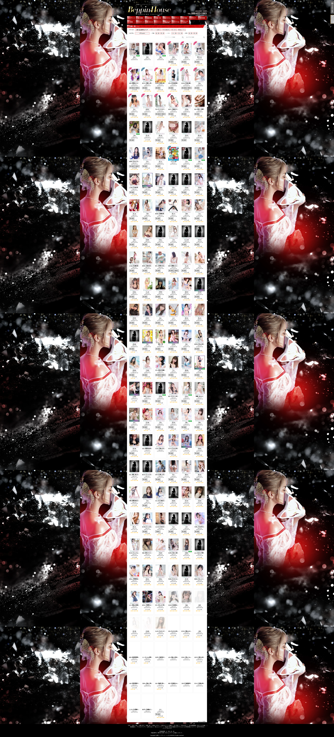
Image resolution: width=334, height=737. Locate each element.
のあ (199, 631)
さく (160, 709)
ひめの (160, 187)
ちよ (173, 526)
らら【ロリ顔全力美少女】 (162, 500)
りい (173, 370)
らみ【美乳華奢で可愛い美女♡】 (137, 683)
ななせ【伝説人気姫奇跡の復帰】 (163, 83)
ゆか (199, 422)
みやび (147, 109)
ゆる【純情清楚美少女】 (135, 657)
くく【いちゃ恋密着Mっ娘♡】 (150, 657)
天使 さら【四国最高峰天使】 (149, 187)
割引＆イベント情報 (175, 18)
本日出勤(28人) (166, 29)
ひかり (186, 396)
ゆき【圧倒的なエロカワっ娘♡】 (176, 683)
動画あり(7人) (181, 29)
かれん (160, 579)
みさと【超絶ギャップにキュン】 (176, 109)
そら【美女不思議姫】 (161, 370)
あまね (173, 500)
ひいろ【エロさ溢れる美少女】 (176, 448)
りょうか (186, 239)
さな (160, 422)
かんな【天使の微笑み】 (187, 83)
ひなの (160, 552)
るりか (173, 422)
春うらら (199, 57)
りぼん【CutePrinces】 (200, 526)
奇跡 (186, 448)
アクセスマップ (140, 22)
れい (173, 474)
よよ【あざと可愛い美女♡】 (201, 552)
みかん (147, 579)
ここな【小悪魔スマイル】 (136, 709)
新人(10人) (174, 29)
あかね (186, 370)
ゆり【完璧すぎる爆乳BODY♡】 (163, 265)
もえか (199, 500)
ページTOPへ (202, 721)
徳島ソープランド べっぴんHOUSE (165, 735)
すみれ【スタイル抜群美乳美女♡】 (177, 579)
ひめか (186, 552)
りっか (147, 292)
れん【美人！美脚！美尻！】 (201, 109)
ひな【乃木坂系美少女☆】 (175, 83)
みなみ (134, 344)
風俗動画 (131, 22)
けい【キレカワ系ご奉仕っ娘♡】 (163, 605)
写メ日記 (184, 18)
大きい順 (180, 33)
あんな (199, 474)
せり (173, 187)
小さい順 (174, 33)
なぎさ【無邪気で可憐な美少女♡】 (164, 657)
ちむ (147, 344)
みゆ (199, 605)
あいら (134, 526)
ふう (173, 318)
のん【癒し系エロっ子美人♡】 (137, 474)
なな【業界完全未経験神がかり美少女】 (152, 448)
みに (186, 344)
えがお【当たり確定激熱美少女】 (176, 552)
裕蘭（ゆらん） (200, 396)
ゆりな (173, 292)
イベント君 (173, 161)
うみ (199, 370)
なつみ (147, 422)
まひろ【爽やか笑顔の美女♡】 (202, 657)
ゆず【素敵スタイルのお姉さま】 (176, 265)
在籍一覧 (158, 18)
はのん (186, 57)
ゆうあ (134, 631)
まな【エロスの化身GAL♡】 (175, 631)
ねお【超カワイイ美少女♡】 (149, 552)
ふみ (134, 135)
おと (134, 422)
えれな (173, 344)
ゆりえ (186, 318)
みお (147, 57)
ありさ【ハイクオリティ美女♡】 (150, 474)
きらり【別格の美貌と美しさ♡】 (202, 683)
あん (199, 83)
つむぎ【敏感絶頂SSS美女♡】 (189, 683)
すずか (160, 396)
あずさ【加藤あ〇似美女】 (149, 709)
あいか (160, 135)
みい (160, 318)
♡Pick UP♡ (193, 18)
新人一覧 (140, 18)
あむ (186, 422)
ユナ (186, 526)
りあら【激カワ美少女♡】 (149, 683)
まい (134, 109)
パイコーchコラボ (184, 22)
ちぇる (186, 265)
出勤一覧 (149, 18)
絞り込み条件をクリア (142, 29)
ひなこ (160, 239)
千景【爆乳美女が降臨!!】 (135, 500)
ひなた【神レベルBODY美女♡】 (189, 657)
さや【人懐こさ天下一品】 (162, 474)
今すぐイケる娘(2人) (156, 29)
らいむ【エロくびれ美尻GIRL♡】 (164, 631)
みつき (186, 579)
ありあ (134, 448)
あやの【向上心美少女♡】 (201, 344)
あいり (173, 213)
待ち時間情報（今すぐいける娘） (202, 18)
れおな (199, 448)
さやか (160, 292)
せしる (147, 135)
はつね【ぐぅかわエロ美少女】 (150, 526)
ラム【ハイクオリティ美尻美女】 (163, 109)
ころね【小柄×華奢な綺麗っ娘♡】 (138, 187)
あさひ (186, 292)
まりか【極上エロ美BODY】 (188, 631)
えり (186, 161)
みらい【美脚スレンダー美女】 (150, 605)
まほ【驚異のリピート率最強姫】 (137, 83)
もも (147, 500)
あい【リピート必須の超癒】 (175, 396)
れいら (199, 318)
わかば (199, 292)
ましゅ (134, 213)
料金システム (167, 18)
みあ (186, 213)
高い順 (162, 33)
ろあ (147, 213)
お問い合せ (149, 22)
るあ (160, 57)
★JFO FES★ (175, 22)
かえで (199, 239)
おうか (186, 500)
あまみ (134, 370)
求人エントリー (158, 22)
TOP (131, 18)
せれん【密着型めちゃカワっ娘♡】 (138, 579)
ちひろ (186, 135)
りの (173, 135)
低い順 (157, 33)
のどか (134, 318)
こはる (147, 370)
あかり (186, 474)
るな (134, 239)
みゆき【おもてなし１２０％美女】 (138, 161)
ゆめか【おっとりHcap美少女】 (202, 579)
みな (173, 57)
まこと (160, 161)
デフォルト (142, 33)
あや (134, 57)
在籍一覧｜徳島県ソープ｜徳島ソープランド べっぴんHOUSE (167, 8)
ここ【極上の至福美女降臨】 (136, 605)
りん (199, 265)
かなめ (147, 631)
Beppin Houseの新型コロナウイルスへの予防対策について (167, 22)
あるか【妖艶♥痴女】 (160, 213)
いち (173, 239)
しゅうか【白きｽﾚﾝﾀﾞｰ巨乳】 (162, 526)
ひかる (186, 187)
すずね (199, 187)
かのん (134, 292)
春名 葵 (160, 344)
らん (199, 213)
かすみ (186, 109)
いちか (134, 396)
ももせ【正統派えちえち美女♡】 (176, 605)
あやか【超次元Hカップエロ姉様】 (151, 265)
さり (147, 161)
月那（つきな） (147, 396)
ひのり (147, 318)
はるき (147, 239)
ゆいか (199, 135)
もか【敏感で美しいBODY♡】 (163, 683)
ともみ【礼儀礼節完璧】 (135, 265)
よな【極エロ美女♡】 (174, 657)
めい (199, 161)
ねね (186, 605)
